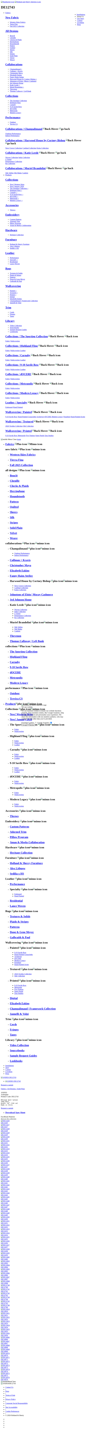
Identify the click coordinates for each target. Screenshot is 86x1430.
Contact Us (9, 1387)
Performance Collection (13, 161)
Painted (13, 291)
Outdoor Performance (13, 134)
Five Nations (30, 436)
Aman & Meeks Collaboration (20, 225)
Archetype (40, 417)
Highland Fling (15, 103)
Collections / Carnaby (17, 355)
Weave (12, 60)
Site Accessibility (11, 1407)
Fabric (7, 341)
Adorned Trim (15, 221)
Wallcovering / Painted (18, 412)
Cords (12, 312)
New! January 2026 (17, 186)
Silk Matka (18, 173)
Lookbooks (14, 332)
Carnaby (13, 105)
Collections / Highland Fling (21, 345)
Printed (13, 295)
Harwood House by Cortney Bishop (23, 79)
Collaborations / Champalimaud (23, 128)
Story (7, 1068)
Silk (11, 52)
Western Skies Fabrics (17, 22)
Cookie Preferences (12, 1411)
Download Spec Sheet (15, 1112)
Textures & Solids (16, 273)
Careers (79, 21)
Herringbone (14, 42)
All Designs (11, 31)
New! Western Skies (17, 184)
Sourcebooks (14, 328)
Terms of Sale (10, 1395)
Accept (24, 725)
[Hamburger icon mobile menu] (7, 2)
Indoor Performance (12, 136)
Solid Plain (14, 56)
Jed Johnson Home (16, 83)
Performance (12, 117)
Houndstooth (14, 44)
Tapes (12, 316)
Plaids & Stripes (15, 275)
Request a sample (7, 1085)
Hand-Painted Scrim (78, 417)
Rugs (8, 268)
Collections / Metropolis (19, 383)
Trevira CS (14, 124)
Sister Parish (39, 436)
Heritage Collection (17, 235)
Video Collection (16, 326)
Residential (14, 262)
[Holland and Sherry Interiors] (28, 2)
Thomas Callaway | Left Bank (20, 91)
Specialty (14, 260)
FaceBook (4, 1117)
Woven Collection (11, 157)
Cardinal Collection (29, 148)
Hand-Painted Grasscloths (27, 417)
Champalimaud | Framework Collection (24, 301)
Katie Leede (15, 85)
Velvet (12, 58)
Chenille (13, 38)
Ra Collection (10, 163)
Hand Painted (18, 407)
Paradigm (66, 417)
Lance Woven (15, 264)
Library (10, 320)
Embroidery (12, 214)
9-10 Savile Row (16, 107)
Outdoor (13, 122)
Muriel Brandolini (17, 87)
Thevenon (13, 89)
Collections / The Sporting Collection (26, 336)
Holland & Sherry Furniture (19, 244)
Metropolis (13, 111)
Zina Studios (49, 436)
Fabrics (8, 13)
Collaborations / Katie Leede (22, 152)
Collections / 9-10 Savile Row (22, 364)
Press (79, 25)
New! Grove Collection (13, 148)
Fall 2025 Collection (17, 26)
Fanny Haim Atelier (17, 77)
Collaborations (13, 64)
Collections (11, 95)
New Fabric (12, 17)
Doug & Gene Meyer (17, 279)
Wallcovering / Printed (18, 430)
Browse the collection (8, 1119)
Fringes (12, 314)
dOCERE (13, 109)
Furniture (11, 239)
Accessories (12, 205)
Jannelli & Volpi (15, 303)
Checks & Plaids (16, 40)
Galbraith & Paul (16, 281)
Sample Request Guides (18, 330)
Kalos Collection (43, 148)
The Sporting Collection (18, 101)
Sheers (12, 50)
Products (8, 175)
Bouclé (12, 36)
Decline (31, 725)
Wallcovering (13, 286)
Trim (8, 307)
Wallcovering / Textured (19, 421)
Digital (12, 297)
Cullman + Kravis (16, 71)
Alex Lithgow (15, 246)
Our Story (80, 18)
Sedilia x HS (14, 248)
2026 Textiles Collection (14, 426)
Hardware (11, 230)
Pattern (12, 46)
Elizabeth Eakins (16, 75)
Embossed (9, 407)
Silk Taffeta (9, 173)
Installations (81, 14)
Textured (14, 293)
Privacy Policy (10, 1399)
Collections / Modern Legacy (22, 393)
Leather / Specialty (16, 402)
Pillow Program (15, 223)
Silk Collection (28, 426)
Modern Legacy (15, 113)
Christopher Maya (16, 73)
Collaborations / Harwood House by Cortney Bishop (35, 140)
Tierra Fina (14, 24)
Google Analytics (43, 723)
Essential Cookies (28, 723)
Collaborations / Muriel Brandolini (25, 168)
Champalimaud (16, 69)
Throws (12, 210)
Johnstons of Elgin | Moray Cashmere (23, 81)
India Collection (24, 157)
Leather (10, 253)
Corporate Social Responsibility (16, 1403)
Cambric (25, 173)
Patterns (12, 277)
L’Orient (8, 159)
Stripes (12, 54)
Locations (80, 23)
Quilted (12, 48)
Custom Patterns (15, 219)
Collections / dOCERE (18, 374)
